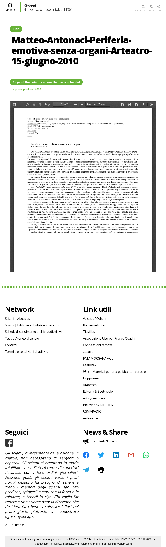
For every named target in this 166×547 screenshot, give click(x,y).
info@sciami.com (122, 543)
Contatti (11, 345)
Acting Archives (94, 398)
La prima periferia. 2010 (26, 89)
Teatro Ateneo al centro (22, 338)
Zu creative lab (110, 539)
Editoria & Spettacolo (98, 391)
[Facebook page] (41, 443)
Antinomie (90, 418)
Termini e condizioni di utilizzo (26, 351)
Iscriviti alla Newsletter (106, 441)
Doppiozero (91, 378)
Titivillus (89, 331)
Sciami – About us (17, 318)
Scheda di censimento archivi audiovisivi (33, 331)
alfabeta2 (89, 365)
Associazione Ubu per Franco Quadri (109, 338)
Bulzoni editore (94, 325)
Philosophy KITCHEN (98, 405)
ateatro (88, 351)
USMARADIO (92, 411)
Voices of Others (95, 318)
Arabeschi (90, 385)
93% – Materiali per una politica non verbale (114, 371)
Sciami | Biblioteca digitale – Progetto (32, 325)
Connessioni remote (97, 345)
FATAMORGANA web (98, 358)
